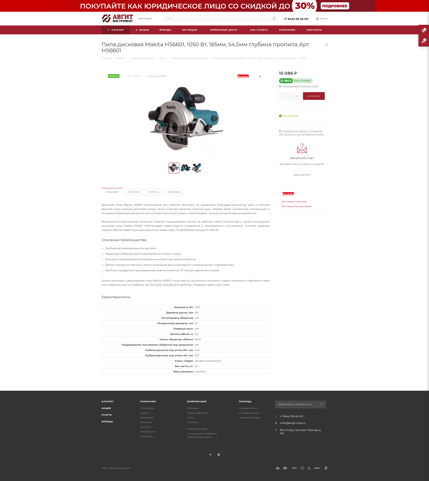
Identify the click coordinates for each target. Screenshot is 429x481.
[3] (134, 76)
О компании (147, 408)
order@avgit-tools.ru (292, 423)
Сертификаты (148, 431)
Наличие (133, 192)
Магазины (193, 408)
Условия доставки (249, 412)
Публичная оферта (198, 429)
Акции (106, 408)
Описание (112, 192)
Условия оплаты (248, 408)
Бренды (107, 421)
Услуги (107, 414)
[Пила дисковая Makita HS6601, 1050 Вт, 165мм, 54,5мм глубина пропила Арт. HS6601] (185, 121)
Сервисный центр (197, 412)
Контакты (145, 427)
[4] (136, 76)
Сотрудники (147, 417)
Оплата (153, 192)
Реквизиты (146, 436)
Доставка (174, 192)
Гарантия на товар (249, 417)
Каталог (108, 401)
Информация (197, 401)
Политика (192, 422)
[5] (139, 76)
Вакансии (145, 422)
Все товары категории (294, 201)
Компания (148, 401)
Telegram (210, 454)
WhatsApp (218, 454)
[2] (131, 76)
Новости (145, 412)
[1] (128, 76)
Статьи (191, 417)
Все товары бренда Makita (297, 206)
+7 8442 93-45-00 (296, 19)
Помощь (245, 401)
